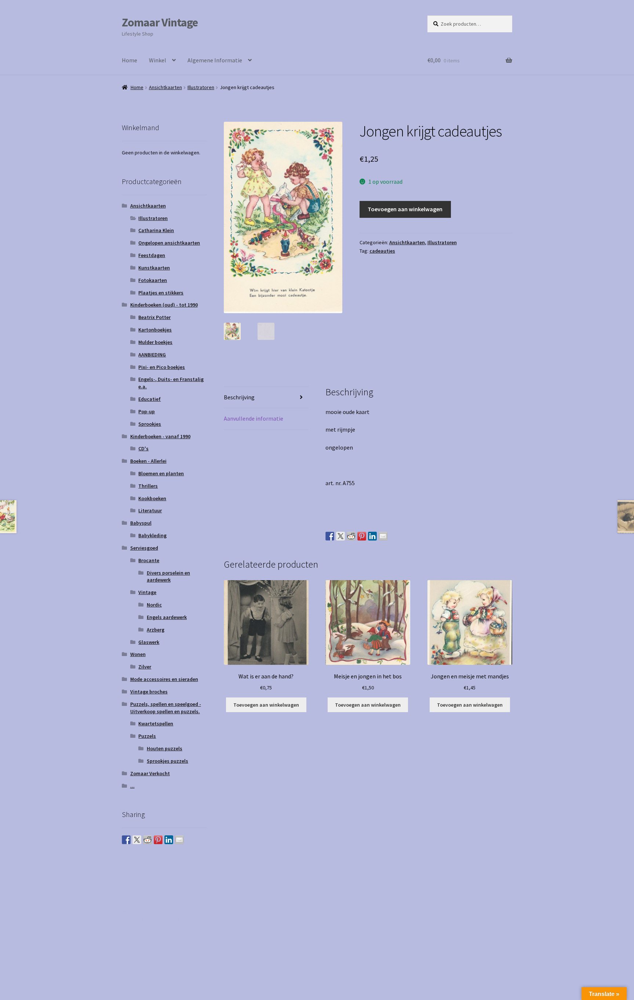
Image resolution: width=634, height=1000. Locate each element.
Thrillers (148, 486)
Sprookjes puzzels (167, 761)
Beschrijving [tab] (239, 397)
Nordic (154, 604)
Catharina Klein (156, 230)
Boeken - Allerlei (148, 461)
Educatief (149, 399)
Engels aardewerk (167, 617)
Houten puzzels (164, 748)
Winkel (157, 60)
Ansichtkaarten (165, 87)
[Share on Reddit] (351, 536)
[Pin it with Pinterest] (361, 536)
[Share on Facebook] (329, 536)
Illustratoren (200, 87)
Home (129, 60)
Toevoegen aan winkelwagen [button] (266, 705)
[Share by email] (383, 536)
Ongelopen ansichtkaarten (169, 242)
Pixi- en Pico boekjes (161, 367)
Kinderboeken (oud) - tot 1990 (164, 304)
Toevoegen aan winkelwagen (405, 209)
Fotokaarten (152, 280)
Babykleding (152, 535)
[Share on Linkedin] (372, 536)
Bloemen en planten (161, 473)
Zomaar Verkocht (150, 773)
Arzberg (155, 629)
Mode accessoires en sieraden (164, 679)
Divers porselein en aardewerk (168, 576)
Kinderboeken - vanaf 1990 (160, 436)
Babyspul (141, 523)
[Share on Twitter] (340, 536)
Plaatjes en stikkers (160, 292)
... (132, 786)
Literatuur (150, 510)
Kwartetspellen (155, 723)
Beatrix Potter (154, 317)
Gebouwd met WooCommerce (197, 919)
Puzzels (147, 736)
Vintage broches (149, 691)
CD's (143, 448)
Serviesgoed (144, 548)
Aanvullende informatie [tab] (253, 418)
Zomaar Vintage (160, 22)
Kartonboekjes (155, 329)
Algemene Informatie (214, 60)
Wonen (138, 654)
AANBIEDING (152, 354)
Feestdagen (151, 255)
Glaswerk (148, 642)
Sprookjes (149, 424)
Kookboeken (152, 498)
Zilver (144, 666)
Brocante (148, 560)
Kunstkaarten (154, 267)
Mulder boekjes (155, 342)
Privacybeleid (138, 919)
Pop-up (146, 411)
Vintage (147, 592)
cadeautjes (382, 251)
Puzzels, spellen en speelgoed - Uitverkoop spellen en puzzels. (165, 708)
